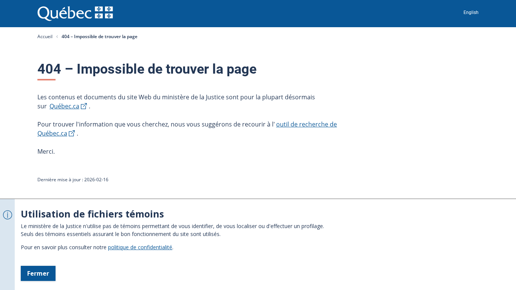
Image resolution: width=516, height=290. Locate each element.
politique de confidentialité (140, 247)
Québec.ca (64, 106)
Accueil (45, 36)
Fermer (38, 273)
